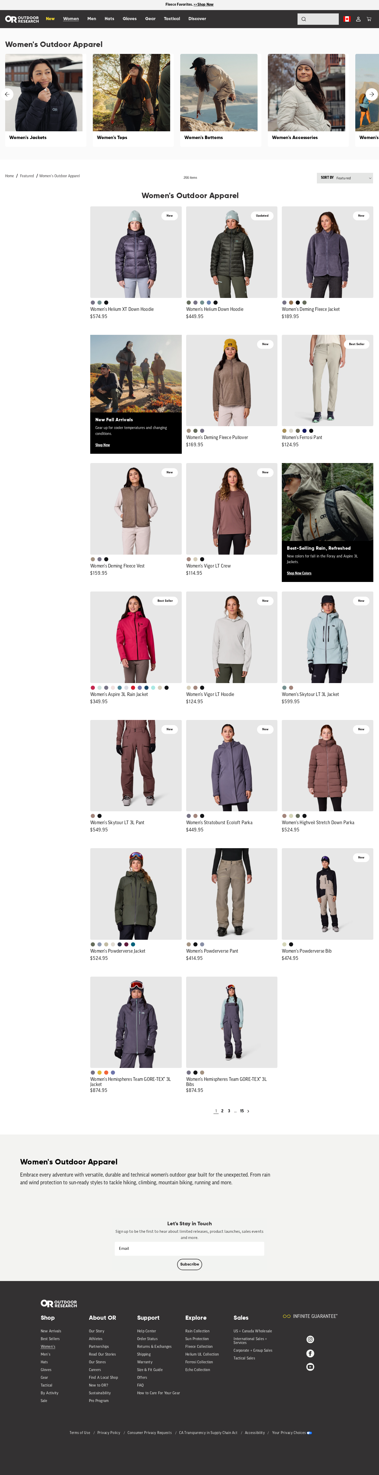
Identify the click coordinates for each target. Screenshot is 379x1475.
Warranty (145, 1362)
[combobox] (318, 19)
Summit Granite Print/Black (120, 944)
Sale (44, 1401)
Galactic (140, 688)
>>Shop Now (204, 5)
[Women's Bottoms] (220, 100)
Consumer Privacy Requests (150, 1433)
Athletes (96, 1339)
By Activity (50, 1393)
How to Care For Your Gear (158, 1393)
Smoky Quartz (93, 303)
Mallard (120, 688)
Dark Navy (304, 431)
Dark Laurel (189, 303)
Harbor (146, 688)
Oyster (195, 559)
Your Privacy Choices (289, 1433)
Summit (202, 944)
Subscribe (189, 1264)
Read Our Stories (102, 1355)
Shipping (144, 1355)
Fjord (99, 944)
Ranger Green (298, 431)
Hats (44, 1362)
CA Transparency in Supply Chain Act (208, 1433)
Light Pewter (291, 431)
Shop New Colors (299, 574)
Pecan (291, 303)
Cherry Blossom (113, 688)
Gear (44, 1378)
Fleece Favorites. (180, 5)
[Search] (289, 19)
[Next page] (248, 1111)
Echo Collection (197, 1370)
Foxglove (93, 688)
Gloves (46, 1370)
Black (106, 303)
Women (71, 19)
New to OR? (98, 1386)
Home (9, 176)
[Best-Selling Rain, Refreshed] (327, 509)
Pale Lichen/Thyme (99, 688)
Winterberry (126, 944)
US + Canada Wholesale (253, 1331)
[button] (369, 19)
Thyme (99, 303)
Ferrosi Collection (199, 1362)
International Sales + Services (250, 1341)
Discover (197, 19)
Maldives (153, 688)
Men (91, 19)
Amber (99, 1073)
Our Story (96, 1331)
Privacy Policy (109, 1433)
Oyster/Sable (113, 944)
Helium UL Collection (202, 1355)
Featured (27, 176)
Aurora (133, 944)
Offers (142, 1378)
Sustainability (100, 1393)
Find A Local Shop (103, 1378)
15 (242, 1111)
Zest (106, 1073)
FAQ (140, 1386)
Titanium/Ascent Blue (126, 688)
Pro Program (99, 1401)
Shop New (102, 445)
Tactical (47, 1386)
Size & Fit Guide (150, 1370)
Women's (48, 1347)
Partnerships (99, 1347)
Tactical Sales (244, 1358)
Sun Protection (197, 1339)
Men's (45, 1355)
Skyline (209, 303)
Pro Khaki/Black (284, 944)
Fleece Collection (199, 1347)
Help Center (146, 1331)
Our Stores (97, 1362)
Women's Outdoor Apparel (59, 176)
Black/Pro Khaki (106, 944)
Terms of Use (80, 1433)
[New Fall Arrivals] (136, 380)
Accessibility (255, 1433)
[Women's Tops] (133, 100)
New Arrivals (51, 1331)
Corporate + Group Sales (253, 1351)
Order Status (147, 1339)
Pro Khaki (291, 816)
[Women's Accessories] (308, 100)
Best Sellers (50, 1339)
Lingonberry (133, 688)
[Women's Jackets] (45, 100)
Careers (95, 1370)
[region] (189, 5)
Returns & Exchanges (154, 1347)
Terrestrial (189, 559)
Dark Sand (284, 431)
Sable (189, 431)
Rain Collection (197, 1331)
